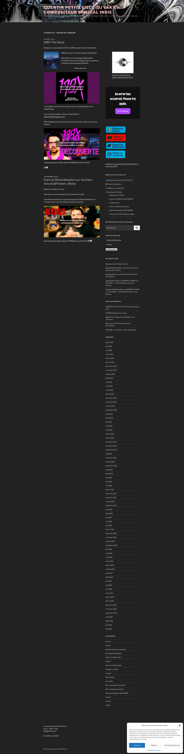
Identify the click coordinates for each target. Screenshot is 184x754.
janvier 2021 (110, 529)
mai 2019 (109, 585)
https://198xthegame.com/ (54, 117)
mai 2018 (109, 629)
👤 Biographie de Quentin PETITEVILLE (119, 180)
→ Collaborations (114, 203)
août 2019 (109, 573)
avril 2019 (109, 589)
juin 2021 (109, 517)
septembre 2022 (111, 466)
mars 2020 (109, 561)
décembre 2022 (111, 458)
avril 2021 (109, 525)
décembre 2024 (111, 398)
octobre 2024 (110, 406)
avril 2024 (109, 430)
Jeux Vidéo (109, 681)
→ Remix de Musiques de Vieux (118, 206)
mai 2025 (109, 382)
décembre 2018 (111, 605)
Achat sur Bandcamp (114, 240)
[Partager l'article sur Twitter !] (47, 167)
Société (108, 701)
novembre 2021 (111, 497)
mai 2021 (109, 521)
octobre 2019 (110, 569)
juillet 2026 (109, 342)
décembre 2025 (111, 366)
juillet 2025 (109, 378)
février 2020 (110, 565)
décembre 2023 (111, 442)
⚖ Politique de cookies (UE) (115, 188)
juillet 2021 (109, 513)
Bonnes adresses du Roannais (116, 649)
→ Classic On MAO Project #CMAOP (120, 199)
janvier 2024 (110, 438)
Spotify (108, 164)
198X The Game (54, 42)
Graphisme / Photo (112, 669)
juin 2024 (109, 422)
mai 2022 (109, 482)
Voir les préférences (172, 745)
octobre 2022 (110, 462)
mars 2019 (109, 593)
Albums (108, 645)
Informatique (110, 677)
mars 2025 (109, 390)
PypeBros (109, 264)
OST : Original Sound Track (115, 689)
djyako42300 (110, 268)
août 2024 (109, 414)
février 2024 (110, 434)
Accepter (137, 745)
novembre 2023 (111, 446)
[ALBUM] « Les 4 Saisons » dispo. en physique (121, 330)
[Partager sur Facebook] (45, 167)
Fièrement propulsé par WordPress (55, 749)
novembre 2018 (111, 609)
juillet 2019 (109, 577)
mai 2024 (109, 426)
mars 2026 (109, 354)
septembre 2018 (111, 613)
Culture (108, 661)
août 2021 (109, 509)
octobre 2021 (110, 501)
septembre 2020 (111, 545)
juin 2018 (109, 625)
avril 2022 (109, 485)
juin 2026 (109, 346)
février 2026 (110, 358)
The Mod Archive (122, 264)
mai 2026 (109, 350)
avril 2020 (109, 557)
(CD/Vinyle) (129, 77)
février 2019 (110, 597)
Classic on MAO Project (114, 657)
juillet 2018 (109, 621)
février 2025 (110, 394)
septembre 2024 (111, 410)
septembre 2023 (111, 450)
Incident (108, 673)
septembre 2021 (111, 505)
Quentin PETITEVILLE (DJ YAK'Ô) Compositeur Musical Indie (81, 10)
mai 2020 (109, 553)
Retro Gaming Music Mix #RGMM (117, 693)
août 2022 (109, 470)
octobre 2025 (110, 374)
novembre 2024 (111, 402)
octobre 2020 (110, 541)
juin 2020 (109, 549)
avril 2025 (109, 386)
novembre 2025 (111, 370)
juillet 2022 (109, 474)
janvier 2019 (110, 601)
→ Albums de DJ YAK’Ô (116, 195)
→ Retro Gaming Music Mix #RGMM (120, 210)
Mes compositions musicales (115, 685)
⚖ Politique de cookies (154, 750)
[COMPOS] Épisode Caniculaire (116, 313)
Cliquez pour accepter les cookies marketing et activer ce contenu (72, 88)
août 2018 (109, 617)
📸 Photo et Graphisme (113, 184)
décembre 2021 (111, 493)
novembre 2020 (111, 537)
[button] (180, 725)
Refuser (154, 745)
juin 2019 (109, 581)
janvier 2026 (110, 362)
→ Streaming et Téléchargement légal (121, 214)
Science (108, 697)
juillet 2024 (109, 418)
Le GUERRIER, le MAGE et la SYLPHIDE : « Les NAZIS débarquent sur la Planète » (122, 283)
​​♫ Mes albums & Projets (114, 192)
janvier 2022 (110, 489)
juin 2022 (109, 478)
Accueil (108, 641)
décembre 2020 (111, 533)
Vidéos (108, 705)
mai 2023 (109, 454)
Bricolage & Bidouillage (113, 653)
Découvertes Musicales (114, 665)
